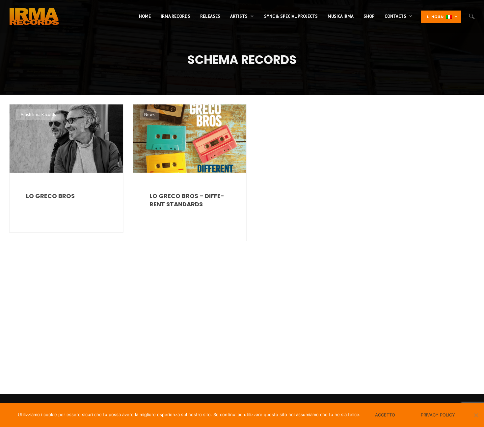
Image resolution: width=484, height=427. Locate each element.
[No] (475, 415)
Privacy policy (438, 414)
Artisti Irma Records (38, 114)
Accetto (385, 414)
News (149, 114)
